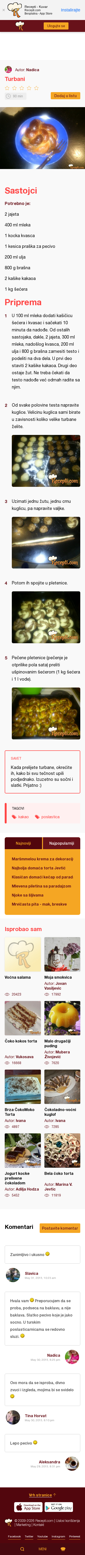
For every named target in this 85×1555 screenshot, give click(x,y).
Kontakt (38, 1525)
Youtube (42, 1536)
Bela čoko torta (62, 1165)
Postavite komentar (60, 1228)
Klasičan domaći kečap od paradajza (42, 877)
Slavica (31, 1273)
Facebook (14, 1536)
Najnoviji (23, 843)
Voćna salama (23, 967)
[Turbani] (46, 461)
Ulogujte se (56, 26)
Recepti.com (8, 1523)
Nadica (32, 69)
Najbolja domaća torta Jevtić (39, 868)
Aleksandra (49, 1462)
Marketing (23, 1525)
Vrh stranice (40, 1495)
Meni (43, 1549)
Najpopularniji (61, 843)
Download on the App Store (28, 1507)
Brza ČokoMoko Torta (23, 1099)
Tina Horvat (36, 1415)
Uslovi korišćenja (68, 1521)
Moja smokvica (62, 967)
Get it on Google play (59, 1507)
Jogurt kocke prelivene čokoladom (23, 1165)
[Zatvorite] (3, 10)
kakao (23, 817)
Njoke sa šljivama (27, 895)
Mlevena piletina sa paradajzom (41, 886)
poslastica (51, 817)
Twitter (29, 1536)
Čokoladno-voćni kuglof (62, 1099)
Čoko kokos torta (23, 1033)
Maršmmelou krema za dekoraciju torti (42, 859)
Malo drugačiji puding (62, 1033)
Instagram (58, 1536)
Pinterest (74, 1536)
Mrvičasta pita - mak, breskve (39, 904)
